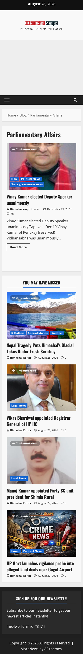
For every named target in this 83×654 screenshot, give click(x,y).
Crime (15, 551)
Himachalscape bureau (25, 209)
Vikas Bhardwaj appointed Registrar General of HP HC (39, 420)
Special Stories (38, 333)
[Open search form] (75, 100)
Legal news (18, 405)
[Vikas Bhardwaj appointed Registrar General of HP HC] (41, 387)
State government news (27, 184)
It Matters (17, 333)
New (14, 179)
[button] (7, 100)
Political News (30, 179)
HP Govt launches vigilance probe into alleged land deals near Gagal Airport (40, 566)
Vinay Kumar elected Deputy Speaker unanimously (41, 166)
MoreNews (30, 648)
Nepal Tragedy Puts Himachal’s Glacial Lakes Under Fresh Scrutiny (40, 348)
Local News (18, 478)
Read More (20, 246)
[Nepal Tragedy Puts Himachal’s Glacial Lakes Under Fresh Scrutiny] (41, 315)
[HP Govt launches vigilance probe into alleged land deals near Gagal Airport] (41, 533)
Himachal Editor (20, 358)
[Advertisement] (41, 67)
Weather (57, 333)
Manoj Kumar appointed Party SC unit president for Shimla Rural (40, 493)
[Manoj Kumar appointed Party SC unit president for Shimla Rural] (41, 460)
